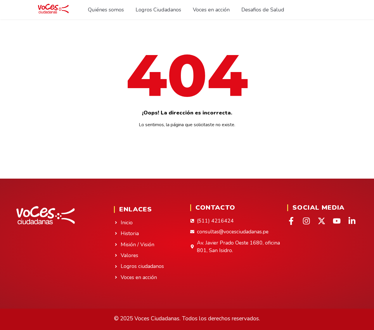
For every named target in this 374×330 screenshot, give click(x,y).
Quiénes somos (106, 9)
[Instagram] (306, 221)
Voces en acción (211, 9)
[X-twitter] (321, 221)
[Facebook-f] (291, 221)
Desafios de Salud (262, 9)
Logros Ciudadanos (158, 9)
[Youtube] (337, 221)
